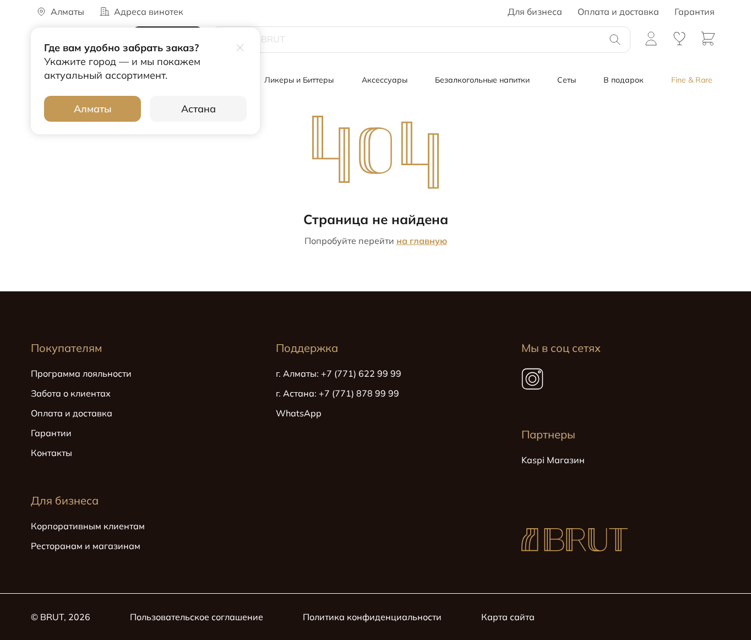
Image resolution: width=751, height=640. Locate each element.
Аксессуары (384, 80)
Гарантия (694, 11)
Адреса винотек (148, 11)
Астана (198, 108)
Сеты (566, 80)
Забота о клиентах (71, 393)
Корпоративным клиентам (88, 525)
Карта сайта (508, 616)
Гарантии (51, 432)
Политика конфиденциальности (372, 616)
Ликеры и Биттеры (299, 80)
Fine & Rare (691, 80)
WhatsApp (299, 413)
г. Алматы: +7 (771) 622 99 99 (338, 373)
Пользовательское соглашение (196, 616)
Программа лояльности (81, 373)
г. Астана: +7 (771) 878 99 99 (337, 393)
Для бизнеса (535, 11)
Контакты (51, 452)
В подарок (623, 80)
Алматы (93, 108)
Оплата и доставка (618, 11)
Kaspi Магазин (553, 459)
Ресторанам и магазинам (85, 545)
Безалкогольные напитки (482, 80)
